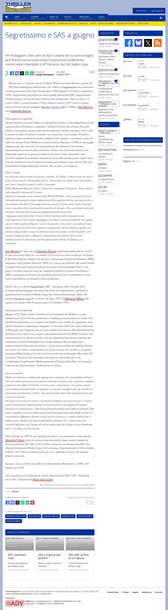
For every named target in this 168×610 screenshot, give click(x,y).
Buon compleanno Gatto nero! (105, 139)
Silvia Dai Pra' (26, 23)
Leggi (143, 67)
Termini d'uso (113, 592)
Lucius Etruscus (44, 74)
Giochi (69, 17)
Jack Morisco (85, 107)
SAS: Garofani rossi (17, 556)
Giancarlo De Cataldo (125, 23)
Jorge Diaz (83, 23)
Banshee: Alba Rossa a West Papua (106, 59)
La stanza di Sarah (105, 155)
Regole (135, 592)
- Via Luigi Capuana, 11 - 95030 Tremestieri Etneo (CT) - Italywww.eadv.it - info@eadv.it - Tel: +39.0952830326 (53, 602)
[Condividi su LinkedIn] (32, 73)
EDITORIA (12, 546)
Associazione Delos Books (21, 594)
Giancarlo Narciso (21, 111)
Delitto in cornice (105, 23)
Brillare (37, 23)
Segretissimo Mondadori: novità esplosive (107, 112)
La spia (93, 23)
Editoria (15, 491)
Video (102, 17)
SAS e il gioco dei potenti (49, 556)
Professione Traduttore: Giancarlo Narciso (108, 91)
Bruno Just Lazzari (43, 479)
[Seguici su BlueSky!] (138, 42)
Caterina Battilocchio (67, 23)
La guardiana (49, 23)
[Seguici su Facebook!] (128, 42)
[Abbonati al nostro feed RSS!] (157, 42)
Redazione (146, 592)
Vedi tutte (157, 140)
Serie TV (54, 17)
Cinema (38, 17)
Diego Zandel (143, 23)
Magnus (127, 161)
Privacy (125, 592)
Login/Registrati (156, 11)
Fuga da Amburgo (108, 43)
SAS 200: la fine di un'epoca (79, 556)
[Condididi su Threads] (22, 73)
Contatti (159, 592)
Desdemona (129, 149)
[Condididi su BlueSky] (17, 73)
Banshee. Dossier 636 (52, 106)
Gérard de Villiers (74, 298)
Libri (20, 17)
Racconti (86, 17)
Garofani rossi (22, 298)
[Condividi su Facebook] (12, 73)
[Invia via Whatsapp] (27, 73)
